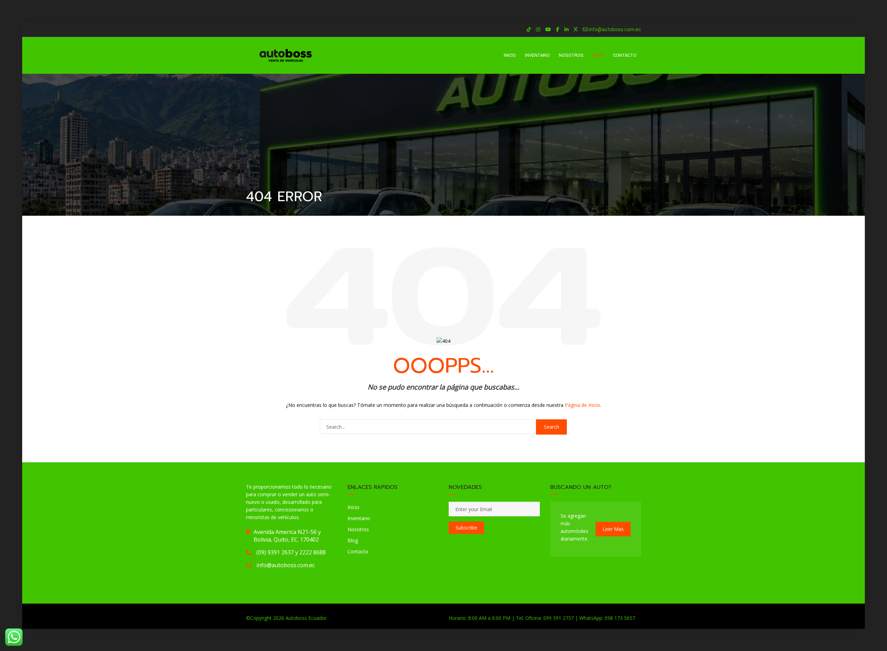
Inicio (353, 507)
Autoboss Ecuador (306, 618)
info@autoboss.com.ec (615, 29)
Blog (353, 540)
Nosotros (358, 529)
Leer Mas (613, 529)
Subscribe (466, 527)
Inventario (359, 518)
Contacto (358, 551)
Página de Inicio (582, 405)
